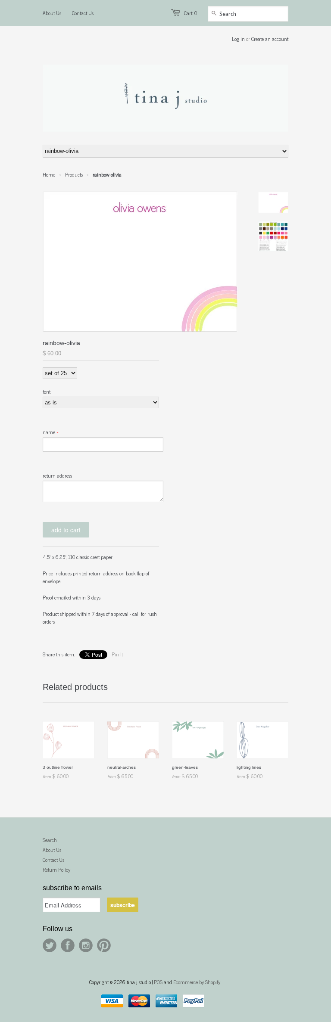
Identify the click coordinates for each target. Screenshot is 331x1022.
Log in (238, 38)
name (49, 432)
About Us (52, 13)
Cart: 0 (190, 13)
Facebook (68, 945)
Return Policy (56, 869)
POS (158, 982)
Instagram (86, 945)
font (46, 391)
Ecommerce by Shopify (196, 982)
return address (57, 475)
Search (50, 840)
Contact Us (83, 13)
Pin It (117, 654)
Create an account (269, 38)
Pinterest (104, 945)
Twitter (49, 945)
